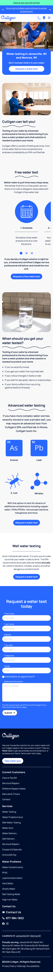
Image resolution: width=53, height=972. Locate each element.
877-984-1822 (15, 918)
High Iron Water (10, 899)
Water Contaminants (12, 867)
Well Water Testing (11, 822)
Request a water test (26, 68)
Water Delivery (9, 833)
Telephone (9, 655)
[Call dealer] (39, 18)
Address (7, 634)
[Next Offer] (50, 9)
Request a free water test (26, 276)
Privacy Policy (9, 966)
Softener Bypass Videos (14, 788)
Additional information (13, 681)
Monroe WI (35, 935)
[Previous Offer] (3, 9)
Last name (9, 624)
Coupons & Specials (12, 849)
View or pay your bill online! (26, 2)
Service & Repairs (10, 783)
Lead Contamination (12, 878)
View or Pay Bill (9, 777)
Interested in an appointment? (20, 676)
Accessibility (33, 966)
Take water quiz (12, 760)
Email (7, 666)
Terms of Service (16, 707)
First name (9, 613)
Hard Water (7, 883)
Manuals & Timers (11, 793)
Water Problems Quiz (12, 817)
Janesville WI (22, 935)
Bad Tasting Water (11, 894)
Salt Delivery (8, 838)
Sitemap (21, 966)
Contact (6, 799)
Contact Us (13, 912)
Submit (8, 712)
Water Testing (9, 811)
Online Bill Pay (9, 854)
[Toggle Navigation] (49, 18)
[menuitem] (44, 18)
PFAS (4, 872)
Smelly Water (8, 888)
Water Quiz (7, 827)
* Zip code (8, 645)
